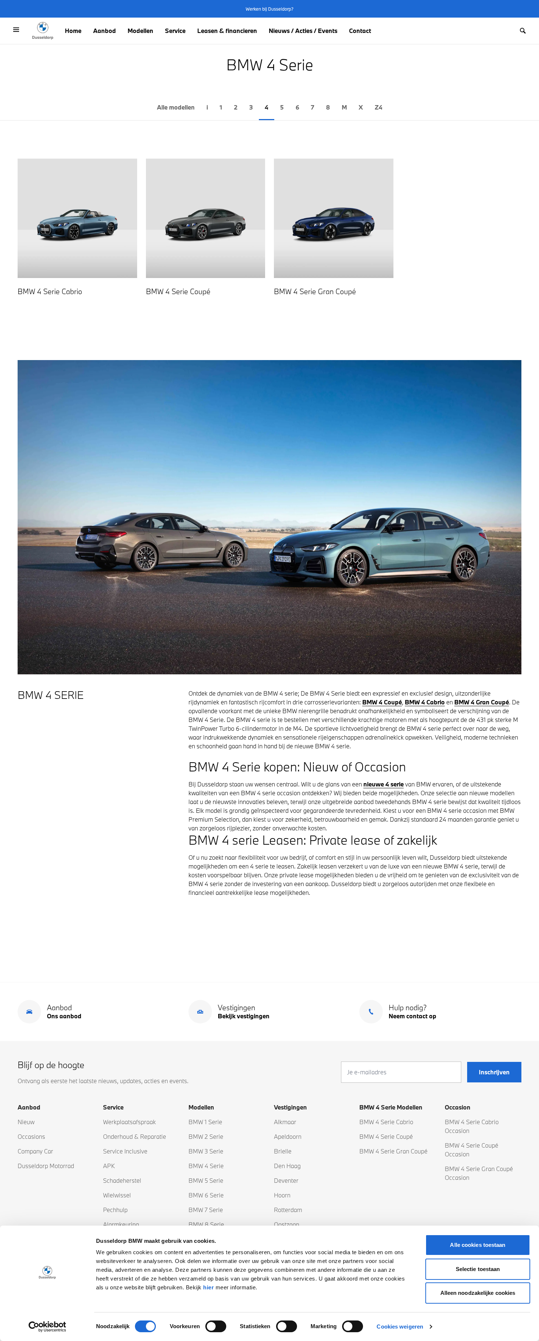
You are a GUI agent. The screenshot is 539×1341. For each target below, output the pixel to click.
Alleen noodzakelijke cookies (478, 1293)
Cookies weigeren (400, 1326)
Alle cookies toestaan (477, 1245)
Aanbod (104, 30)
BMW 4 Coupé (382, 702)
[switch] (215, 1326)
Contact (360, 30)
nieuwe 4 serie (383, 784)
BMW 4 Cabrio (425, 702)
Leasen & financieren (227, 30)
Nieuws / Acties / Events (303, 30)
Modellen (140, 30)
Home (73, 30)
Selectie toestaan (478, 1269)
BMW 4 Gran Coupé (481, 702)
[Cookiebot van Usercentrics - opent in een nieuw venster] (47, 1326)
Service (175, 30)
